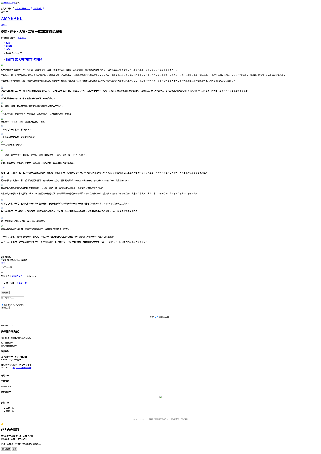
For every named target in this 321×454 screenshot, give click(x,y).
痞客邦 (15, 276)
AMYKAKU (12, 18)
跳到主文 (5, 25)
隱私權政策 (175, 419)
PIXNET (142, 419)
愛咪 (3, 263)
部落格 (9, 46)
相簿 (8, 43)
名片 (8, 49)
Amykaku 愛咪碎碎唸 (22, 368)
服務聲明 (184, 419)
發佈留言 (5, 308)
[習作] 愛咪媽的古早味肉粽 (24, 59)
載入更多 (5, 293)
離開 (14, 449)
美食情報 (22, 38)
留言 (21, 276)
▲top (3, 288)
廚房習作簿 (22, 283)
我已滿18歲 (6, 449)
